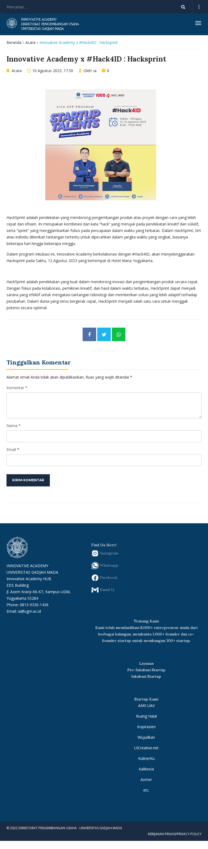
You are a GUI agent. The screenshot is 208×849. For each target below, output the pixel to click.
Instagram (108, 552)
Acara (30, 42)
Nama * (13, 425)
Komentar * (16, 387)
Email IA (107, 589)
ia (94, 70)
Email (11, 449)
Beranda (13, 42)
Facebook (108, 577)
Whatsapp (108, 565)
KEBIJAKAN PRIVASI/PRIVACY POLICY (175, 834)
